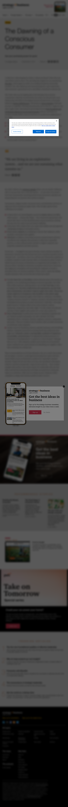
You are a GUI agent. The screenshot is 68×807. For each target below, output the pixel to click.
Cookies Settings (17, 131)
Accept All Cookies (50, 131)
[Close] (56, 121)
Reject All (38, 131)
